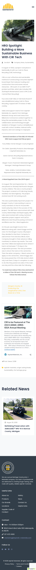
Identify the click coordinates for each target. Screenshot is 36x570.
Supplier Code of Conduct (8, 510)
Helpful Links (22, 506)
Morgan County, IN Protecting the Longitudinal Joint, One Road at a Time (17, 289)
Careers (19, 566)
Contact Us (22, 502)
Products (5, 499)
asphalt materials (10, 368)
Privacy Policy (9, 564)
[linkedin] (8, 549)
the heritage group (20, 370)
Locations (5, 506)
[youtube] (5, 549)
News (20, 499)
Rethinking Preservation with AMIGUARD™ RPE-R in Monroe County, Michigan (17, 428)
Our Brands (6, 502)
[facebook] (2, 549)
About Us (5, 495)
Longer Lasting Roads (24, 368)
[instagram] (11, 549)
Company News (19, 62)
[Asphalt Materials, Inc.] (8, 7)
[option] (18, 416)
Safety (20, 495)
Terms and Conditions (23, 564)
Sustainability (29, 62)
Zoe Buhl (7, 62)
